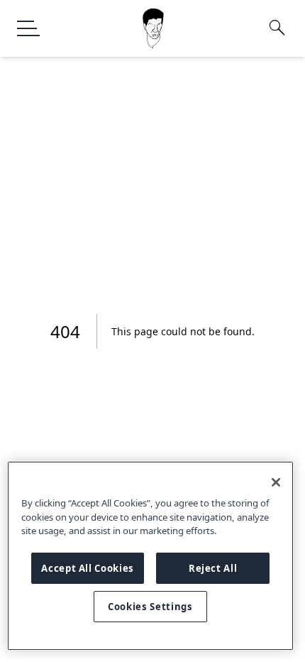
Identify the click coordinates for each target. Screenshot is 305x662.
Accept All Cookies (87, 568)
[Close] (276, 482)
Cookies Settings (150, 606)
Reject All (213, 568)
